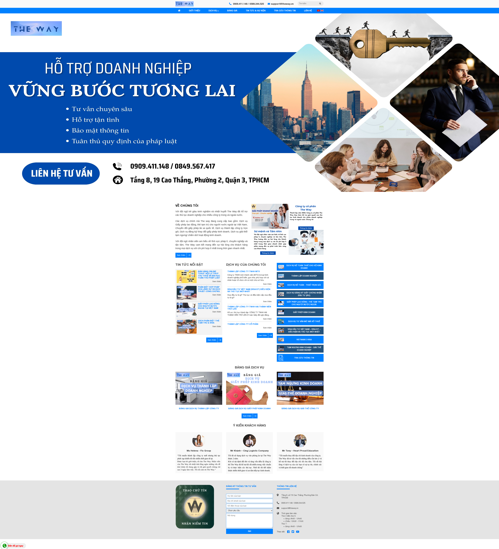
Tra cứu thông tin (285, 10)
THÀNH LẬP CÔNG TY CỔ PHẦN (242, 324)
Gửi (249, 531)
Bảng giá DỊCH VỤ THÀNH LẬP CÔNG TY (199, 408)
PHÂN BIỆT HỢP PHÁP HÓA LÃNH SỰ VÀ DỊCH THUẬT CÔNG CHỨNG (209, 289)
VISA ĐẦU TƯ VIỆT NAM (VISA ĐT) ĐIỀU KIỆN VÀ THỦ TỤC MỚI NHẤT (248, 290)
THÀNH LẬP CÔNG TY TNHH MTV (243, 271)
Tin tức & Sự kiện (255, 10)
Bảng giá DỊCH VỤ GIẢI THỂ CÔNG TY (300, 408)
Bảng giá (232, 10)
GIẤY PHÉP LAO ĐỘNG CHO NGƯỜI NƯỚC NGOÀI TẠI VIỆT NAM (209, 306)
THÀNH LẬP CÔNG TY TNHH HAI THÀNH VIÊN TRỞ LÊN (249, 307)
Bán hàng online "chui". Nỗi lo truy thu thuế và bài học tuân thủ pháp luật (209, 274)
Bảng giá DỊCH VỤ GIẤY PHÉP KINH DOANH (249, 408)
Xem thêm (181, 255)
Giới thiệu (194, 10)
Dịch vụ (213, 10)
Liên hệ (308, 10)
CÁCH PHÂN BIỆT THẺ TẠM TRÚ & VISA (208, 321)
